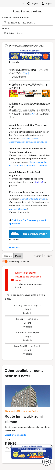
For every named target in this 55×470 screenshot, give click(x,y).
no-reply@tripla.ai (18, 208)
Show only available (19, 261)
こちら (33, 113)
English (35, 3)
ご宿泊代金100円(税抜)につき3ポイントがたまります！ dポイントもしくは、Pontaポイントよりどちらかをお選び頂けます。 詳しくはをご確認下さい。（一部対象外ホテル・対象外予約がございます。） (29, 90)
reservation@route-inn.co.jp (33, 198)
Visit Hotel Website (15, 434)
